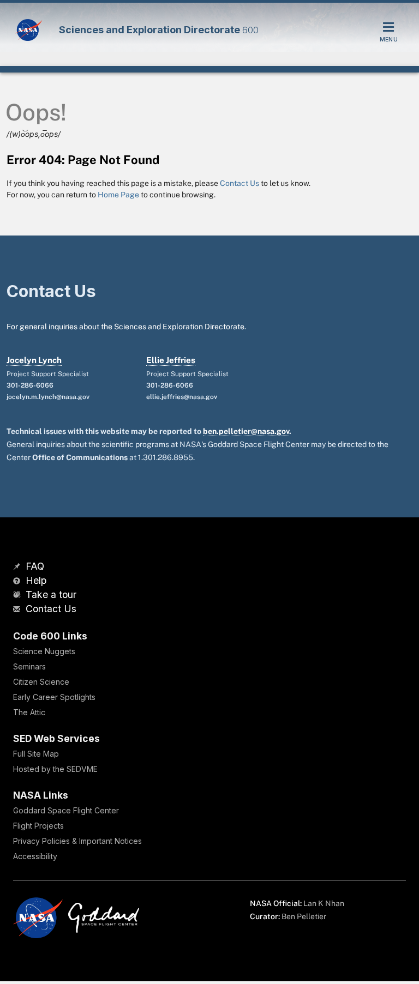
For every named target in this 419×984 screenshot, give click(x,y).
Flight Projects (38, 825)
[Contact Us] (18, 609)
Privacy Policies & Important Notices (77, 841)
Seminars (29, 666)
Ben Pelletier (304, 916)
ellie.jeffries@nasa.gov (181, 397)
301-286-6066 (30, 385)
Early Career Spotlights (54, 697)
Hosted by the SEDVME (55, 769)
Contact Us (239, 183)
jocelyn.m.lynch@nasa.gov (48, 397)
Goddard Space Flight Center (66, 810)
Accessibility (35, 856)
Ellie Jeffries (170, 360)
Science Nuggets (44, 651)
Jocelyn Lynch (34, 360)
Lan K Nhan (323, 903)
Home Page (118, 194)
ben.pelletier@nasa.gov (246, 431)
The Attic (29, 712)
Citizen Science (41, 681)
